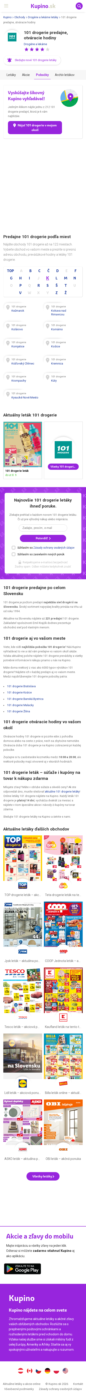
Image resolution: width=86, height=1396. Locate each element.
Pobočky (42, 75)
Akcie (26, 75)
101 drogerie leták (23, 450)
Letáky (11, 75)
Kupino (7, 17)
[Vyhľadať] (79, 6)
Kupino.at (20, 1371)
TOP (10, 271)
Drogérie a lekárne (35, 44)
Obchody (19, 17)
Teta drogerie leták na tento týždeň (63, 866)
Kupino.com (65, 1371)
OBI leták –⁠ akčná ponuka (63, 1131)
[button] (26, 49)
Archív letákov (65, 75)
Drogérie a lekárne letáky (43, 17)
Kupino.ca (29, 1371)
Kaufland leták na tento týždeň (63, 999)
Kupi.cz (38, 1371)
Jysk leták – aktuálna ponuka (22, 933)
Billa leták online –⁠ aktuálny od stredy (63, 1065)
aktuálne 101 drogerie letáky (62, 791)
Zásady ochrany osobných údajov (54, 547)
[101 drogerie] (12, 39)
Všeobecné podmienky (19, 1389)
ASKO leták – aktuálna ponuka (22, 1131)
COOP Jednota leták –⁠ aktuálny (63, 933)
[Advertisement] (43, 186)
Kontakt (78, 1384)
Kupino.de (47, 1371)
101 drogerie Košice (19, 692)
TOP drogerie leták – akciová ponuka (22, 866)
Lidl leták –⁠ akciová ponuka (22, 1065)
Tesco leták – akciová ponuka (22, 999)
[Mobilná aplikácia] (22, 1270)
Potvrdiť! (42, 538)
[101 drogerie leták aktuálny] (63, 450)
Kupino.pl (56, 1371)
